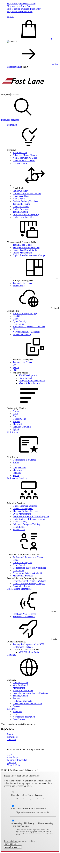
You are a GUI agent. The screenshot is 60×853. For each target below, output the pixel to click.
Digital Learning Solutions (25, 506)
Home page (12, 737)
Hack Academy (20, 163)
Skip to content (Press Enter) (20, 11)
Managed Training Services (25, 511)
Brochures (17, 711)
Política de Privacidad (17, 760)
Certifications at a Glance (24, 459)
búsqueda (5, 94)
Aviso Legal (12, 757)
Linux (15, 329)
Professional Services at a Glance (28, 557)
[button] (24, 67)
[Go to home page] (23, 91)
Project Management (22, 252)
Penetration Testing (21, 586)
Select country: (14, 67)
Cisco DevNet (25, 378)
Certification (12, 432)
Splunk (16, 429)
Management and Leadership (26, 247)
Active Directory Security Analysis (29, 583)
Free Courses (19, 719)
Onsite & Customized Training (27, 193)
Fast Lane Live (20, 152)
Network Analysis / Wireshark (26, 332)
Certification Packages (23, 647)
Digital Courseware (22, 209)
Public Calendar (20, 191)
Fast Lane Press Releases (24, 614)
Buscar (10, 734)
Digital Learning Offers (23, 217)
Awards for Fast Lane (23, 690)
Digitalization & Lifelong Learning (29, 519)
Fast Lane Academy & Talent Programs (31, 516)
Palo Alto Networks (22, 426)
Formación (12, 125)
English (54, 64)
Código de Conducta (22, 701)
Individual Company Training (26, 524)
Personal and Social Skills (25, 250)
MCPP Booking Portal (29, 652)
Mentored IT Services (23, 575)
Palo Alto (17, 473)
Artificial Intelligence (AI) (25, 313)
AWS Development (28, 375)
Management (19, 688)
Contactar (11, 739)
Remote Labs (19, 529)
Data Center (18, 324)
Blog (15, 714)
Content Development (23, 508)
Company (11, 655)
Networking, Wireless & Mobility (28, 573)
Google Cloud (19, 419)
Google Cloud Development (32, 380)
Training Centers (20, 212)
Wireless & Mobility (22, 334)
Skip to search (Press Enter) (19, 6)
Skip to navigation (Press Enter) (21, 3)
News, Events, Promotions (19, 589)
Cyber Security (20, 321)
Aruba (16, 411)
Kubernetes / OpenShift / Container (29, 326)
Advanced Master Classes (25, 155)
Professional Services (17, 478)
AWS (15, 413)
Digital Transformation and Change (29, 255)
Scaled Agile (18, 285)
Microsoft (17, 424)
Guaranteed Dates (21, 196)
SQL (15, 370)
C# (14, 365)
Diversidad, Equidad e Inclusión (27, 703)
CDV (9, 754)
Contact (16, 706)
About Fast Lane (20, 682)
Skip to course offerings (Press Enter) (24, 9)
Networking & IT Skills (24, 160)
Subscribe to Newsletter (24, 616)
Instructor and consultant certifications (30, 693)
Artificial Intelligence (22, 562)
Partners (16, 698)
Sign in (10, 16)
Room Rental (19, 527)
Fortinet (16, 421)
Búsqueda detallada (10, 120)
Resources (11, 709)
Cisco (15, 416)
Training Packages (21, 204)
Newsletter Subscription (24, 716)
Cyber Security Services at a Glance (29, 581)
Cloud (15, 318)
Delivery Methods (21, 206)
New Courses (19, 198)
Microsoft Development (29, 383)
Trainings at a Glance (22, 245)
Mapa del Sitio (13, 765)
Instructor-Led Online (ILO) (26, 214)
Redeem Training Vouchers (25, 201)
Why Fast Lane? (20, 685)
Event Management (22, 514)
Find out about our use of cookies (19, 841)
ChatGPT (17, 316)
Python (16, 367)
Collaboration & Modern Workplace (29, 568)
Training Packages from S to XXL (28, 644)
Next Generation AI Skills (25, 158)
